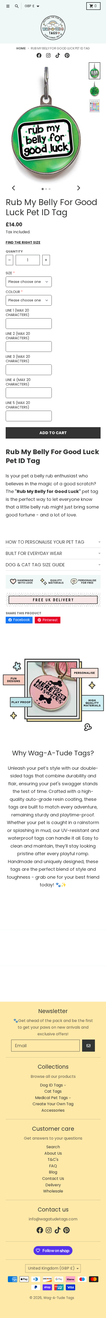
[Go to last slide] (14, 188)
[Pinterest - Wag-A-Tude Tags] (67, 55)
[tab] (42, 189)
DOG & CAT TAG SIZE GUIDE (35, 565)
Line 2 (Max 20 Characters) (18, 335)
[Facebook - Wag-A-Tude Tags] (38, 55)
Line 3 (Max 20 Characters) (18, 358)
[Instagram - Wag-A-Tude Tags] (48, 55)
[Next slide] (78, 188)
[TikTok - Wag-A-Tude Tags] (57, 55)
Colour (13, 292)
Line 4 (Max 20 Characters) (18, 382)
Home (21, 48)
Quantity (14, 251)
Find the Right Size (23, 242)
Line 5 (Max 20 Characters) (18, 405)
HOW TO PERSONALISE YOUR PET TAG (45, 542)
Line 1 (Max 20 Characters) (17, 312)
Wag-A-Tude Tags (58, 1298)
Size (9, 273)
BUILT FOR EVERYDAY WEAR (34, 553)
